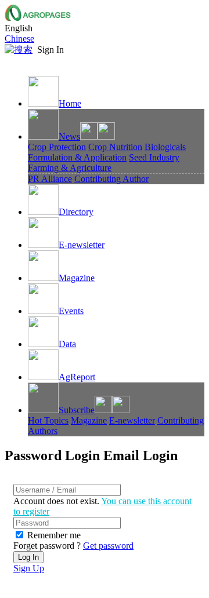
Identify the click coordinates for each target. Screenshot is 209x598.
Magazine (77, 278)
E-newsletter (82, 245)
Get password (108, 545)
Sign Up (28, 568)
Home (70, 103)
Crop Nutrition (115, 147)
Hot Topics (48, 420)
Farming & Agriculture (69, 168)
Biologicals (165, 147)
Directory (76, 212)
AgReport (77, 377)
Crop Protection (57, 147)
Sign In (50, 49)
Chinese (19, 38)
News (69, 136)
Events (71, 311)
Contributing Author (111, 179)
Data (67, 344)
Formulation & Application (77, 157)
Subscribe (77, 410)
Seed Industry (154, 157)
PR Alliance (50, 179)
